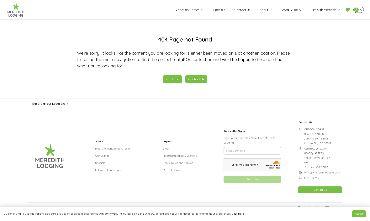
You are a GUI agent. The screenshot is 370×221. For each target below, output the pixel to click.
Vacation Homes (187, 10)
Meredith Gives (172, 170)
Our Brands (102, 155)
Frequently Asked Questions (180, 155)
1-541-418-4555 (312, 177)
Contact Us (242, 10)
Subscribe (252, 179)
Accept (359, 213)
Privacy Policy (117, 213)
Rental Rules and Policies (178, 162)
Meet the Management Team (112, 148)
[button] (347, 9)
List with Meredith (324, 10)
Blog (166, 148)
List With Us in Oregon (108, 170)
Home (175, 79)
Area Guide (290, 10)
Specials (219, 10)
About (264, 10)
